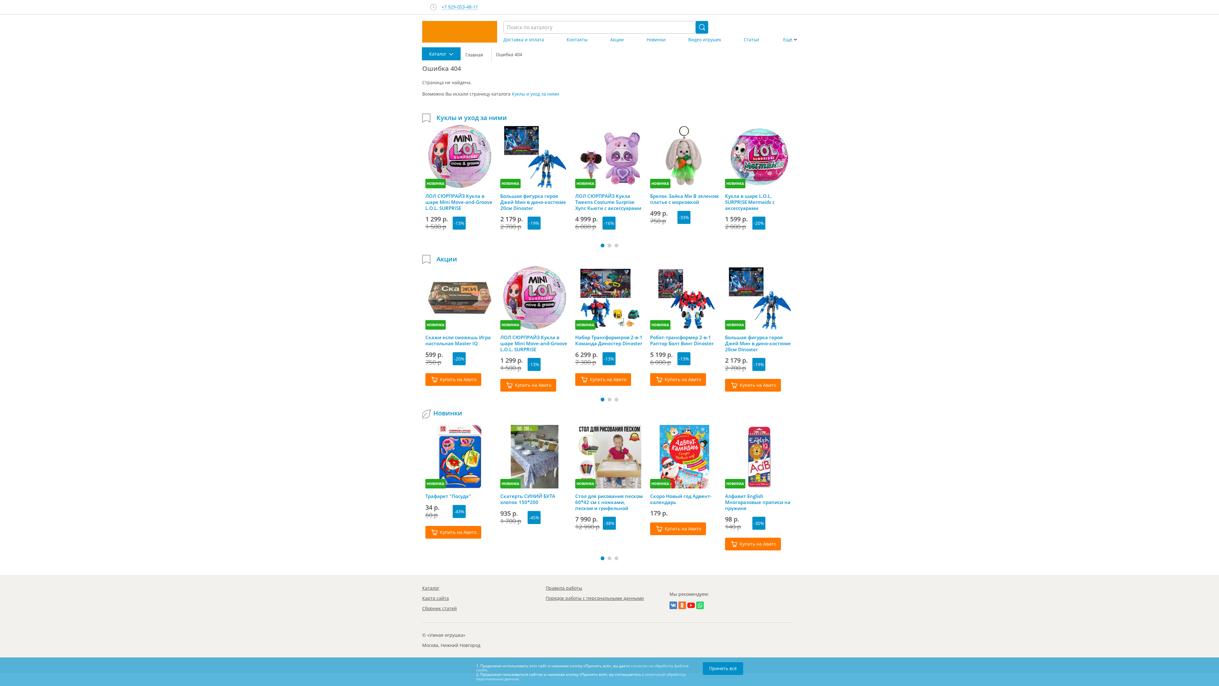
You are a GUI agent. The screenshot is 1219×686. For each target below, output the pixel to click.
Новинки (656, 39)
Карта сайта (435, 598)
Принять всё (723, 668)
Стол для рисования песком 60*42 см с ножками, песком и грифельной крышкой (609, 502)
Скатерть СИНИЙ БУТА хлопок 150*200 (527, 499)
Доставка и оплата (523, 39)
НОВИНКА (435, 183)
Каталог (430, 588)
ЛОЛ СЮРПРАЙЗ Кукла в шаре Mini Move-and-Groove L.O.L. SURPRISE (458, 202)
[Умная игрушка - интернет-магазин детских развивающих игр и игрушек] (459, 32)
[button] (602, 245)
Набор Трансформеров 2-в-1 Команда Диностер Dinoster (609, 340)
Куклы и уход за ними (535, 94)
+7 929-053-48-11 (460, 7)
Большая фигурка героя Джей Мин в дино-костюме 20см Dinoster (533, 202)
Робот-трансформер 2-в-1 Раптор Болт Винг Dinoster (682, 340)
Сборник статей (439, 608)
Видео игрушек (704, 39)
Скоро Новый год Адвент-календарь (681, 499)
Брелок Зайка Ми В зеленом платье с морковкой (684, 199)
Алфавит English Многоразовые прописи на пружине (757, 502)
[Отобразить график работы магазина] (433, 7)
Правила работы (564, 588)
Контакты (577, 39)
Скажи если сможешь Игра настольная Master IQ (458, 340)
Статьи (751, 39)
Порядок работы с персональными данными (595, 598)
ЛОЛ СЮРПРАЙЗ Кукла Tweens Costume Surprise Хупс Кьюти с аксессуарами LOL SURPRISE (608, 202)
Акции (617, 39)
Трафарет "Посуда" (448, 496)
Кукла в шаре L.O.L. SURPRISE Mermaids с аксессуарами (750, 202)
